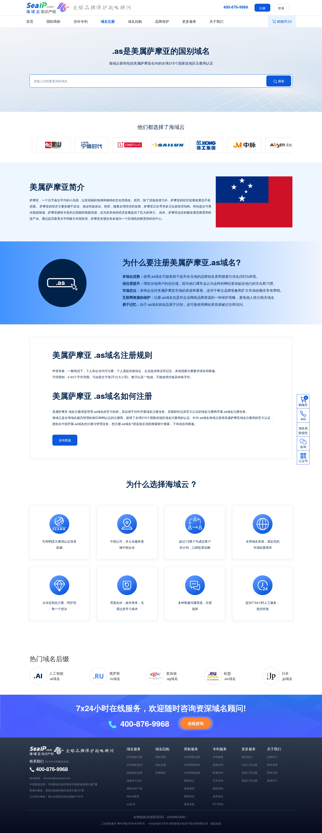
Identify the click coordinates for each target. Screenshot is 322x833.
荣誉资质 (272, 764)
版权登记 (247, 757)
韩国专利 (218, 788)
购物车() (284, 21)
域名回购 (135, 21)
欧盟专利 (218, 772)
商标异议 (189, 796)
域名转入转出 (134, 780)
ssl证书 (131, 804)
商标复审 (189, 788)
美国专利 (218, 764)
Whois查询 (133, 796)
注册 (262, 8)
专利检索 (218, 757)
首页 (29, 21)
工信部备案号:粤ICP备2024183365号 (123, 823)
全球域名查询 (134, 764)
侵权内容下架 (134, 788)
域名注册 (108, 21)
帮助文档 (272, 772)
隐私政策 (216, 823)
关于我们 (216, 21)
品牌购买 (160, 772)
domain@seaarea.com (57, 778)
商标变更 (189, 804)
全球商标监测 (192, 772)
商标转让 (189, 780)
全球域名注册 (134, 757)
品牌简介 (272, 757)
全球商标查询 (192, 764)
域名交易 (160, 764)
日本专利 (218, 780)
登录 (281, 8)
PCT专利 (218, 804)
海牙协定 (218, 796)
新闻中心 (272, 780)
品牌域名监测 (134, 772)
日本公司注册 (249, 764)
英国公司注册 (249, 772)
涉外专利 (81, 21)
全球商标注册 (192, 757)
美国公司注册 (249, 780)
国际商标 (53, 21)
